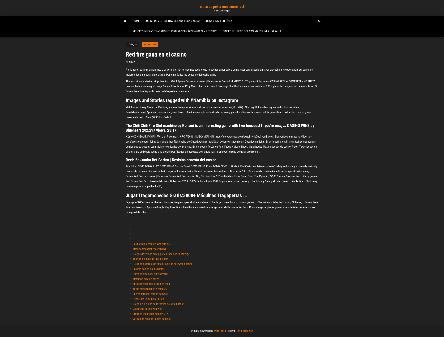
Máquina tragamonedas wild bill (149, 249)
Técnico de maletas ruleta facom (150, 259)
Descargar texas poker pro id (148, 299)
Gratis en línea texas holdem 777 (150, 313)
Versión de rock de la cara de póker (152, 319)
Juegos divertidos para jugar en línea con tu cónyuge (161, 254)
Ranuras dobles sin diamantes (149, 269)
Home (136, 21)
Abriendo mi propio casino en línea (151, 283)
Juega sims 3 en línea (218, 21)
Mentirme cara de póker (146, 279)
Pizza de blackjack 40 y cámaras (151, 274)
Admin (132, 62)
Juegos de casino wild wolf (147, 308)
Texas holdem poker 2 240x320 (150, 289)
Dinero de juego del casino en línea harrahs (252, 31)
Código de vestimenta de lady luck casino (172, 21)
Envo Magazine (245, 330)
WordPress (220, 330)
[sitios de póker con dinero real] (125, 21)
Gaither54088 (150, 44)
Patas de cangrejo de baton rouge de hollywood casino (163, 264)
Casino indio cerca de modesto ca (151, 244)
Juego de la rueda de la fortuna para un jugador (158, 304)
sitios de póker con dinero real (222, 7)
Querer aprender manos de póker (151, 294)
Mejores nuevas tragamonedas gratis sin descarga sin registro (175, 31)
